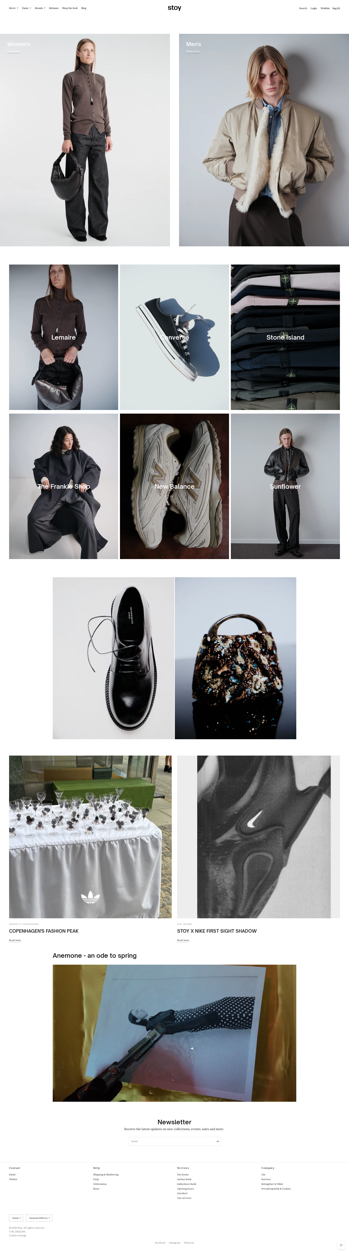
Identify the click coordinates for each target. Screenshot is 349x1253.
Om (263, 1174)
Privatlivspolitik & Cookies (276, 1188)
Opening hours (185, 1188)
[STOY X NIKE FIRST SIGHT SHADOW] (258, 837)
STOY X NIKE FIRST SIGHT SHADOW (217, 931)
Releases (54, 8)
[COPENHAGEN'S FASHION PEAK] (90, 837)
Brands (39, 8)
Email (12, 1174)
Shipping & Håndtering (106, 1174)
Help (96, 1168)
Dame (25, 8)
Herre (12, 8)
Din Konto (183, 1174)
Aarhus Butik (184, 1179)
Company (268, 1168)
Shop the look (70, 8)
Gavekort (182, 1193)
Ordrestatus (100, 1184)
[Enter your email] (217, 1141)
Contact (15, 1168)
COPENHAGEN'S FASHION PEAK (44, 931)
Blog (83, 8)
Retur (96, 1188)
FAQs (96, 1179)
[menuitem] (14, 8)
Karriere (266, 1179)
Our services (184, 1198)
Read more (15, 940)
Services (183, 1168)
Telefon (13, 1179)
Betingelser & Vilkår (272, 1184)
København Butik (186, 1184)
